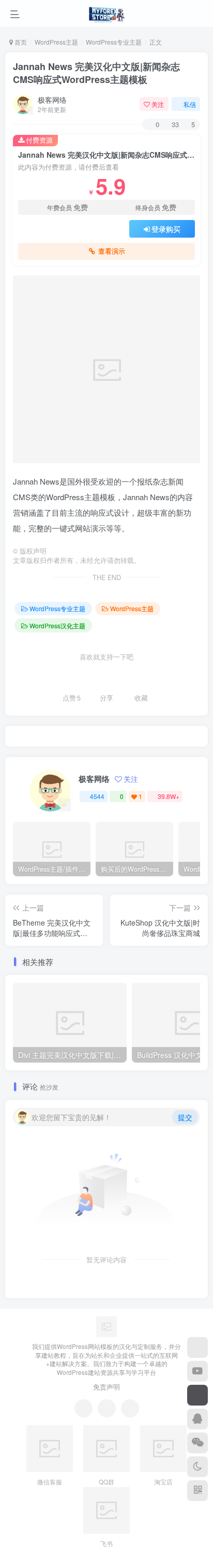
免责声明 (106, 1387)
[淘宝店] (197, 1347)
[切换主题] (197, 1466)
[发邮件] (130, 1408)
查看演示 (111, 251)
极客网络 (52, 99)
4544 (97, 796)
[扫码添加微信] (197, 1443)
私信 (190, 104)
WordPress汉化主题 (57, 625)
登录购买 (165, 229)
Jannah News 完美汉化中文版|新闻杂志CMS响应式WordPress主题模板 (96, 73)
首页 (20, 41)
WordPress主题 (56, 41)
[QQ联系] (107, 1408)
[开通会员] (197, 1395)
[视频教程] (197, 1371)
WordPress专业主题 (114, 41)
